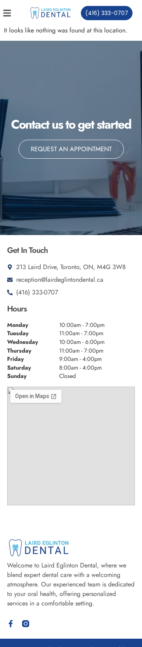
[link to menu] (13, 13)
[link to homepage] (50, 13)
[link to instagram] (25, 623)
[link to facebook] (10, 623)
